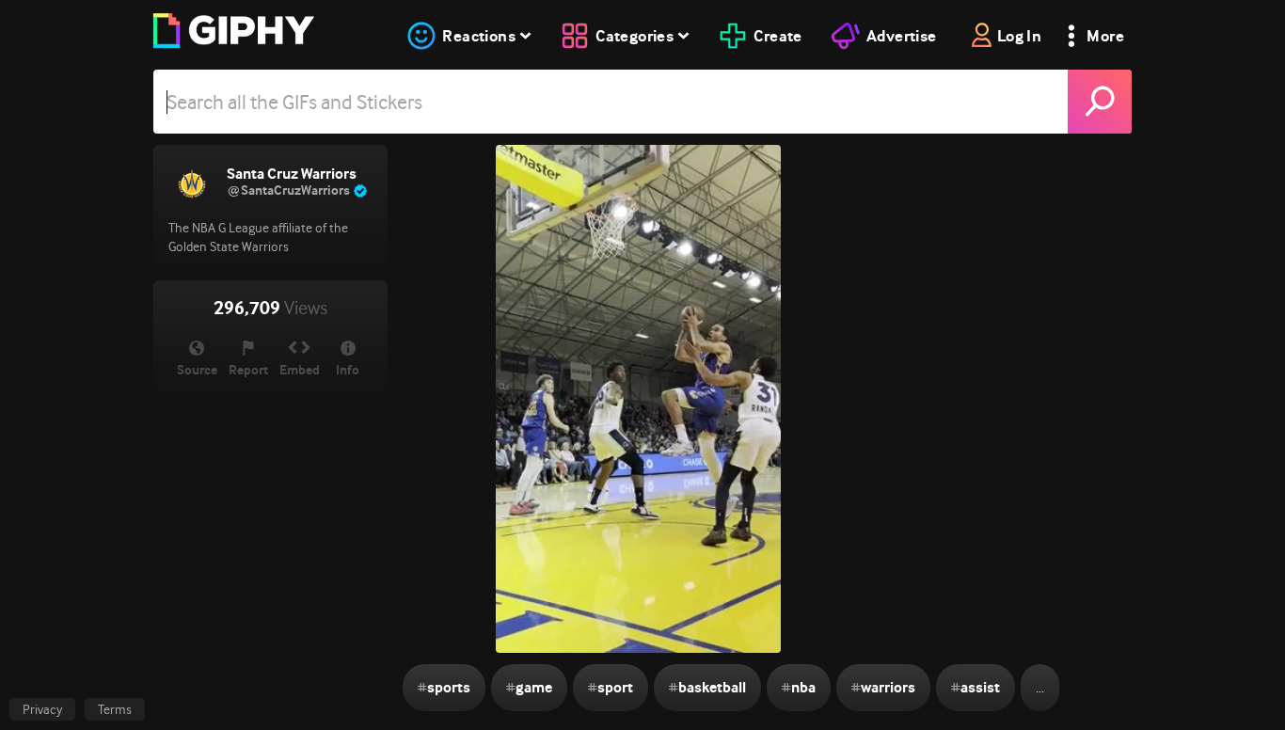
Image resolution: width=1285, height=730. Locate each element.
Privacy (42, 709)
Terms (115, 709)
